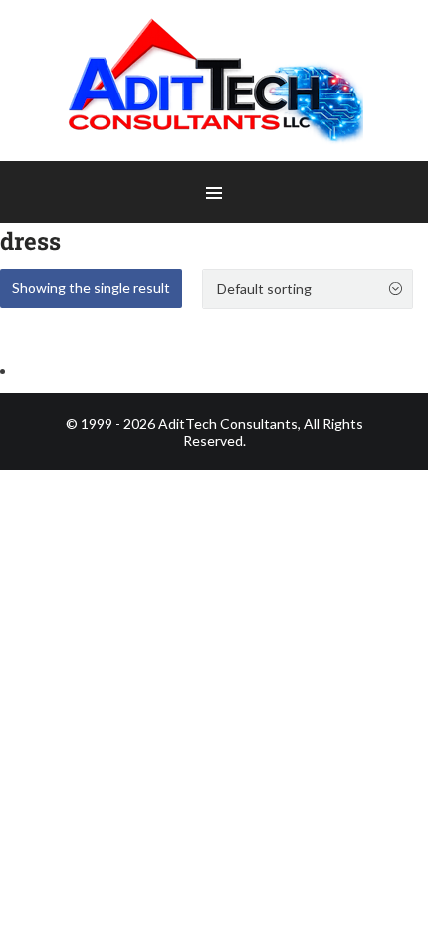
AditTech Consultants (228, 423)
